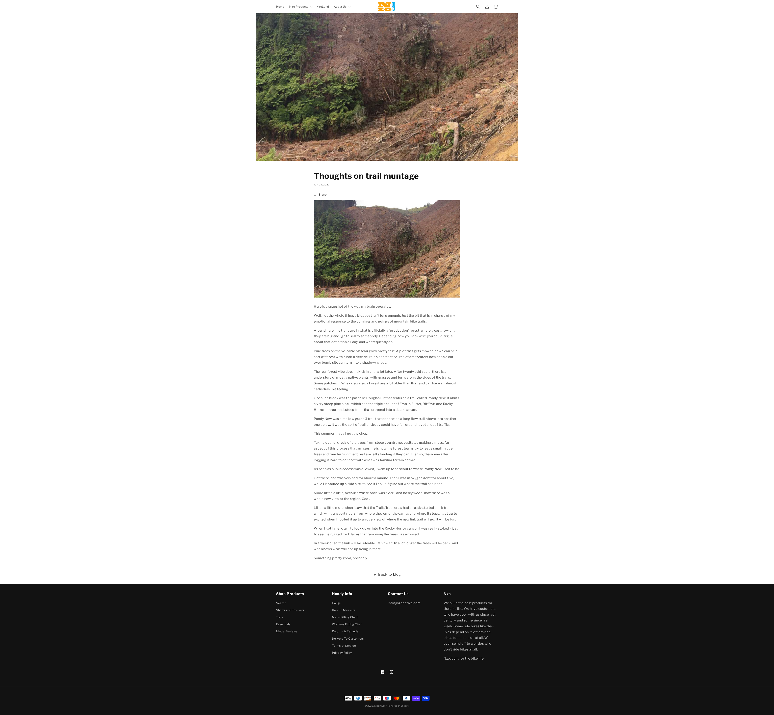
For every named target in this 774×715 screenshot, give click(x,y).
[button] (300, 6)
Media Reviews (286, 631)
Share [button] (322, 194)
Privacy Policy (342, 652)
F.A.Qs (336, 603)
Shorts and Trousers (290, 610)
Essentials (283, 624)
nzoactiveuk (380, 706)
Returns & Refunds (345, 631)
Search (281, 603)
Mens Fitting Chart (345, 617)
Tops (279, 617)
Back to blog (389, 574)
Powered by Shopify (398, 706)
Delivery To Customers (348, 638)
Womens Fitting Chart (347, 624)
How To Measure (343, 610)
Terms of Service (344, 645)
